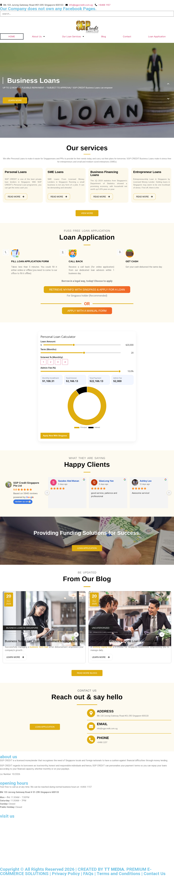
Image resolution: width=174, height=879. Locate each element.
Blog (103, 36)
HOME (11, 36)
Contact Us (155, 873)
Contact (127, 36)
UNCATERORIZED (100, 628)
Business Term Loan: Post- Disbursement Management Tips (44, 641)
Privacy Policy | (67, 873)
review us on (21, 501)
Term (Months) (48, 349)
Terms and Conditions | (120, 873)
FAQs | (90, 873)
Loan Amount (48, 341)
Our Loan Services (71, 36)
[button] (168, 83)
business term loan (39, 647)
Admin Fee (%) (48, 368)
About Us (37, 36)
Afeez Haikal (146, 480)
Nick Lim (103, 480)
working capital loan (102, 647)
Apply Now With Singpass (55, 435)
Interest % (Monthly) (52, 357)
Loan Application (157, 36)
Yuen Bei (63, 480)
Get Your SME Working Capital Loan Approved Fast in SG (129, 641)
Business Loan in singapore (22, 628)
